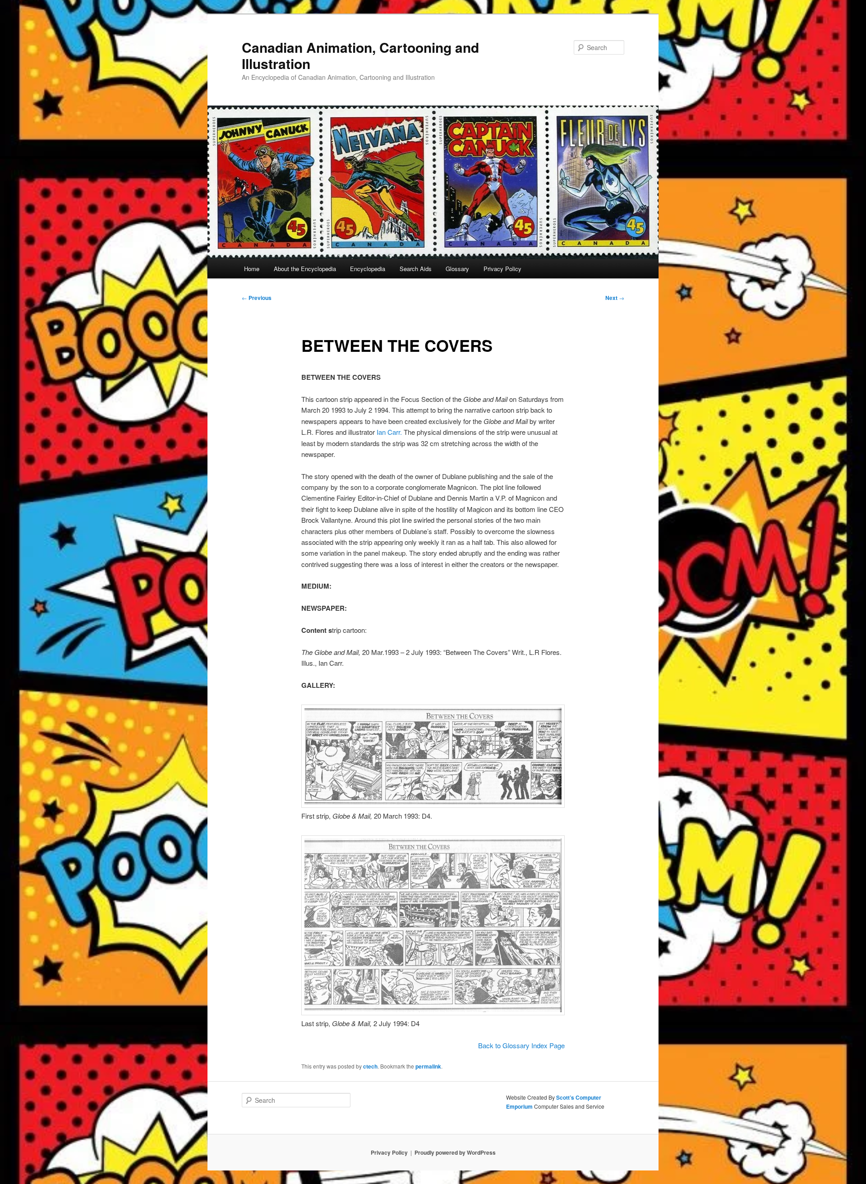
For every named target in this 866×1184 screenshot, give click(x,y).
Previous (257, 298)
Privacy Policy (502, 268)
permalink (428, 1066)
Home (251, 268)
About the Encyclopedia (305, 268)
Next (614, 298)
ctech (370, 1066)
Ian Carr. (389, 432)
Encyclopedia (367, 268)
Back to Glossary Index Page (521, 1045)
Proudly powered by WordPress (455, 1152)
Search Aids (416, 268)
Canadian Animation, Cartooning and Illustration (360, 55)
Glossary (457, 268)
